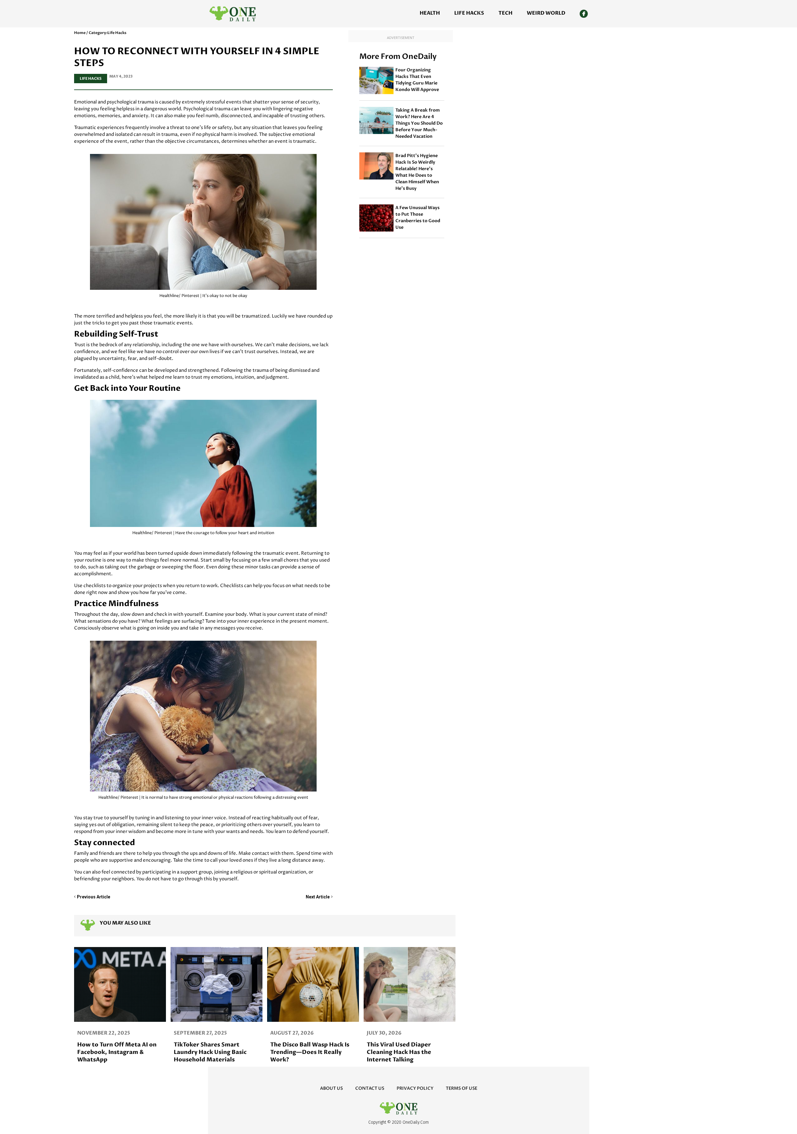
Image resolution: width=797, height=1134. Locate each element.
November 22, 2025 (103, 1033)
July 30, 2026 (384, 1033)
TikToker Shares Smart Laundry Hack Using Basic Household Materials (210, 1052)
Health (430, 13)
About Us (331, 1088)
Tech (505, 13)
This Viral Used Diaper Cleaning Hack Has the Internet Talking (399, 1052)
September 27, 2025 (200, 1033)
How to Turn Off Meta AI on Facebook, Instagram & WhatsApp (117, 1052)
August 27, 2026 (292, 1033)
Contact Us (369, 1088)
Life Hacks (469, 13)
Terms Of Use (461, 1088)
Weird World (546, 13)
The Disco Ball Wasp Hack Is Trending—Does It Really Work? (309, 1052)
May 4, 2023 (121, 76)
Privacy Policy (415, 1088)
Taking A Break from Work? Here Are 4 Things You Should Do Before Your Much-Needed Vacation (419, 123)
